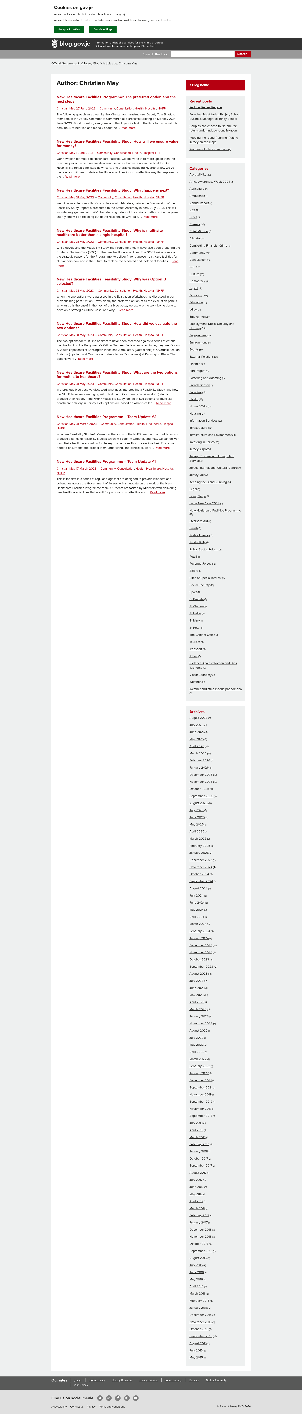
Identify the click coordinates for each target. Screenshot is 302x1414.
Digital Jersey (97, 1380)
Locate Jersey (173, 1380)
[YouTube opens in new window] (135, 1397)
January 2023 (199, 1016)
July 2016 (196, 1265)
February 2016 (199, 1301)
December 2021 (200, 1080)
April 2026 (196, 746)
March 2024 (197, 924)
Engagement (198, 335)
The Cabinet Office (202, 635)
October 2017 (198, 1158)
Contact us (76, 1406)
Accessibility (197, 174)
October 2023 (199, 959)
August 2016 (198, 1258)
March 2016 (197, 1293)
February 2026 (199, 760)
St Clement (197, 606)
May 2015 (196, 1357)
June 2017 (196, 1187)
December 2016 (200, 1230)
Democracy (197, 281)
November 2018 (200, 1109)
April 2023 (196, 1002)
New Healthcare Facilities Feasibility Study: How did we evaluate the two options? (117, 325)
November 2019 (200, 1094)
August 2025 (198, 803)
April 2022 (196, 1052)
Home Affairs (198, 406)
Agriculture (196, 189)
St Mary (194, 620)
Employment (198, 317)
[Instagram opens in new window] (127, 1397)
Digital (193, 288)
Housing (195, 413)
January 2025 (199, 853)
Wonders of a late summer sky (210, 149)
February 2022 (199, 1066)
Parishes (194, 1380)
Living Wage (197, 496)
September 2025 (201, 796)
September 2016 (200, 1251)
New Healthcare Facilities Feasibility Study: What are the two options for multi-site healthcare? (117, 374)
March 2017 (197, 1208)
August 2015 (198, 1343)
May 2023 (196, 995)
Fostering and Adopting (205, 378)
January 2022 (199, 1073)
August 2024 (198, 888)
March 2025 (198, 839)
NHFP (162, 108)
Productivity (197, 542)
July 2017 (195, 1180)
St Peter (194, 628)
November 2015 (200, 1322)
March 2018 (197, 1137)
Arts (192, 210)
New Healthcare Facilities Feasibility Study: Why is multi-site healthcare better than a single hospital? (110, 232)
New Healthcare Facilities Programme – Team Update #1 (106, 461)
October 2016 (198, 1244)
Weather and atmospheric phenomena (215, 689)
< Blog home (199, 85)
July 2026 (196, 725)
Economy (195, 295)
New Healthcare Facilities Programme (215, 510)
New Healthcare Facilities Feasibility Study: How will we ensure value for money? (117, 143)
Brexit (193, 217)
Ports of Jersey (199, 535)
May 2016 (196, 1279)
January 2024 (199, 938)
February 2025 (199, 846)
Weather (195, 682)
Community (107, 108)
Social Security (199, 585)
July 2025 (196, 810)
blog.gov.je (75, 43)
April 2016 (196, 1286)
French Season (199, 385)
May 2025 (196, 824)
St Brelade (196, 599)
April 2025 (196, 831)
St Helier (195, 613)
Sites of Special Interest (205, 578)
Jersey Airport (199, 449)
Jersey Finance (148, 1380)
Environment (198, 342)
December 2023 (200, 945)
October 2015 (198, 1329)
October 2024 (199, 874)
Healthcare (153, 424)
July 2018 (196, 1123)
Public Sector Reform (203, 549)
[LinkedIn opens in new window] (109, 1397)
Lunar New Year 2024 (204, 503)
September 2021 (200, 1087)
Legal (193, 489)
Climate (194, 238)
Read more (128, 128)
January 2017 (198, 1222)
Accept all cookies (69, 29)
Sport (193, 592)
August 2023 (198, 973)
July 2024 (196, 895)
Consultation (124, 108)
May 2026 (196, 739)
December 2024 (200, 860)
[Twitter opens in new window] (100, 1397)
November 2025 (201, 782)
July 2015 (196, 1350)
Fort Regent (197, 371)
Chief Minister (198, 231)
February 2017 (199, 1215)
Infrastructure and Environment (210, 435)
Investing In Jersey (202, 442)
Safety (193, 571)
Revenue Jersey (200, 563)
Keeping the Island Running (208, 482)
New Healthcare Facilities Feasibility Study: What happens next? (113, 190)
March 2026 (198, 753)
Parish (193, 528)
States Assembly (216, 1380)
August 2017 (197, 1173)
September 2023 (201, 967)
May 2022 (196, 1045)
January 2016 (198, 1308)
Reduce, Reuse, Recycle (205, 107)
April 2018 (196, 1130)
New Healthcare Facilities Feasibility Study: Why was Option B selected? (111, 281)
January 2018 (198, 1151)
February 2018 (199, 1144)
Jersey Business (122, 1380)
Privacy (91, 1406)
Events (194, 349)
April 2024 (196, 917)
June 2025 (197, 817)
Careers (194, 224)
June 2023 (197, 988)
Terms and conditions (112, 1406)
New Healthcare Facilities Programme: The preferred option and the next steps (116, 99)
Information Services (203, 420)
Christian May (66, 108)
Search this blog (155, 54)
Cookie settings (103, 29)
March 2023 (197, 1009)
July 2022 (196, 1038)
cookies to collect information (79, 14)
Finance (194, 364)
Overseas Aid (198, 521)
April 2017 (196, 1201)
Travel (193, 656)
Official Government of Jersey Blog (75, 63)
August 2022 (198, 1030)
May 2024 (196, 910)
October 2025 (199, 789)
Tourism (194, 642)
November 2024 (200, 867)
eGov (193, 309)
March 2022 (198, 1059)
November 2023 (200, 952)
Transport (195, 649)
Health (139, 108)
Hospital (150, 108)
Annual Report (199, 203)
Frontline (195, 392)
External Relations (201, 357)
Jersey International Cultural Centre (213, 468)
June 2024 (197, 902)
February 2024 (199, 931)
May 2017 (196, 1194)
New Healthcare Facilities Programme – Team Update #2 (106, 417)
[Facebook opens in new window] (118, 1397)
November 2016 (200, 1236)
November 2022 (201, 1023)
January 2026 (199, 767)
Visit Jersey (81, 1385)
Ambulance (197, 196)
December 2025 (201, 775)
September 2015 (200, 1336)
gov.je (77, 1380)
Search (242, 54)
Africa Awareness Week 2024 (209, 182)
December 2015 (200, 1315)
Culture (194, 274)
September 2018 (200, 1116)
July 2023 (196, 981)
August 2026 (198, 718)
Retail (193, 556)
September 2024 (201, 881)
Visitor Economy (200, 675)
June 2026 (197, 732)
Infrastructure (198, 428)
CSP (192, 267)
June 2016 (196, 1272)
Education (196, 302)
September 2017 (200, 1165)
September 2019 (200, 1102)
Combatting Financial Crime (208, 245)
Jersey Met (197, 475)
